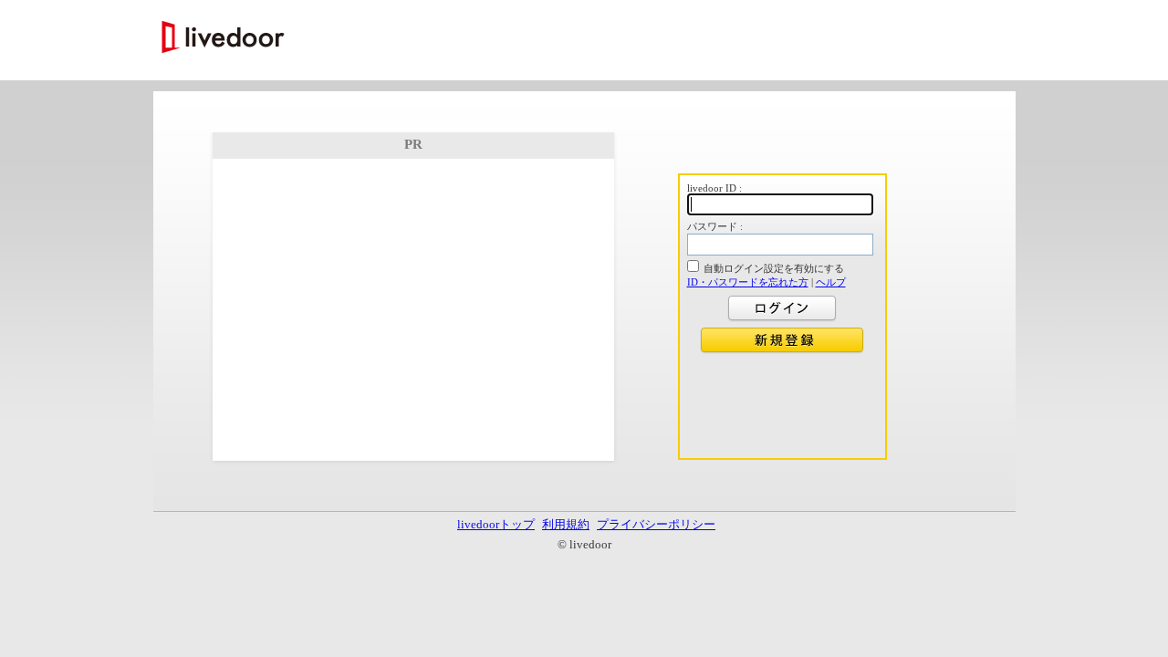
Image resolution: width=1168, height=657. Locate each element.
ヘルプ (831, 281)
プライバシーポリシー (656, 524)
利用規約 (565, 524)
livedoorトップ (496, 524)
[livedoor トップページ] (223, 39)
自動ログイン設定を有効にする (774, 268)
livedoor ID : (714, 187)
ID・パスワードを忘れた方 (747, 281)
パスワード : (715, 226)
